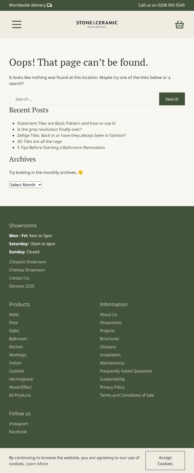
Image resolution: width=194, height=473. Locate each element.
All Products (20, 395)
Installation (110, 355)
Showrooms (111, 322)
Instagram (18, 423)
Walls (14, 314)
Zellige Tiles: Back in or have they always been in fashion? (71, 135)
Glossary (108, 347)
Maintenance (112, 363)
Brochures (109, 338)
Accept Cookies (165, 460)
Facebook (18, 431)
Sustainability (112, 379)
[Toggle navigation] (16, 24)
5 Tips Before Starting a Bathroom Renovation (61, 147)
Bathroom (18, 338)
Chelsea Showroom (27, 270)
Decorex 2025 (21, 286)
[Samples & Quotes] (179, 24)
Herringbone (21, 379)
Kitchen (16, 347)
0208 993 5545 (171, 5)
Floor (13, 322)
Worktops (18, 355)
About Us (108, 314)
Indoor (15, 363)
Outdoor (17, 371)
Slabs (14, 330)
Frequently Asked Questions (126, 371)
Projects (107, 330)
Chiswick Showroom (27, 262)
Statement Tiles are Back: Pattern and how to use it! (66, 123)
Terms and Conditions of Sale (127, 395)
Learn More (37, 463)
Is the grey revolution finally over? (49, 129)
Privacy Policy (112, 387)
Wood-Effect (20, 387)
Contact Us (19, 278)
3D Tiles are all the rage (39, 141)
